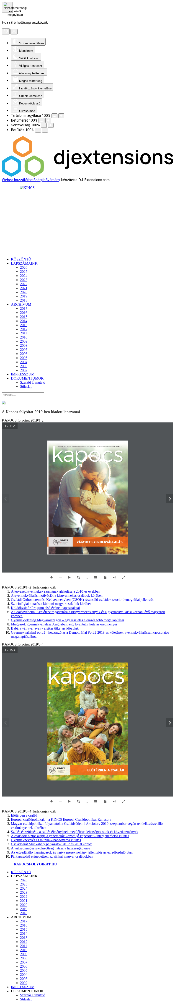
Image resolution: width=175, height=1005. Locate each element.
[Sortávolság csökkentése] (44, 125)
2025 (23, 271)
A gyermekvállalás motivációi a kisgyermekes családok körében (57, 595)
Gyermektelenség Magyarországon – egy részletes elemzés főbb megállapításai (67, 620)
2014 (23, 321)
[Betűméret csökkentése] (41, 120)
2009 (23, 341)
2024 (23, 276)
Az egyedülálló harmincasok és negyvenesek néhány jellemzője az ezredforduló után (72, 852)
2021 (23, 288)
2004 (23, 362)
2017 (23, 308)
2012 (23, 329)
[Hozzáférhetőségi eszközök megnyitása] (7, 7)
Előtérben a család (24, 815)
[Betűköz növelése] (45, 130)
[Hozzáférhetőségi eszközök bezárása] (14, 31)
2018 (23, 300)
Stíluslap (26, 386)
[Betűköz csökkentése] (38, 130)
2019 (23, 296)
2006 (23, 354)
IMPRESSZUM (22, 374)
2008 (23, 345)
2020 (23, 292)
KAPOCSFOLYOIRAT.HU (35, 864)
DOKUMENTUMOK (27, 378)
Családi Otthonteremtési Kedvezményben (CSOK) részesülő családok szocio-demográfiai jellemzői (82, 599)
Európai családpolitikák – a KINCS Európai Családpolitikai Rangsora (61, 819)
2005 (23, 358)
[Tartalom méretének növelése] (61, 115)
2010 (23, 337)
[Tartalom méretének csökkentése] (54, 115)
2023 (23, 280)
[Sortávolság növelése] (51, 125)
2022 (23, 284)
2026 (23, 267)
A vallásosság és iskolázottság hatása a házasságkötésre (50, 848)
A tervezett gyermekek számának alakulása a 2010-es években (55, 591)
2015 (23, 317)
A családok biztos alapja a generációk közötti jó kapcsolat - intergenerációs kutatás (70, 836)
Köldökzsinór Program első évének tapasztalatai (45, 608)
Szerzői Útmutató (32, 382)
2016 (23, 313)
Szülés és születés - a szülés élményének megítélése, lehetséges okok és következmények (74, 832)
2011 (23, 333)
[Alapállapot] (6, 31)
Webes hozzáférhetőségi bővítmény (31, 180)
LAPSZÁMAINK (24, 263)
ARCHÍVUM (21, 304)
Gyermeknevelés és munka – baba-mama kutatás (46, 840)
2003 (23, 366)
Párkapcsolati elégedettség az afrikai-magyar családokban (52, 856)
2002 (23, 370)
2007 (23, 349)
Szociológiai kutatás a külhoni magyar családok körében (51, 604)
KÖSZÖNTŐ (21, 259)
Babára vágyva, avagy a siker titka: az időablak (45, 628)
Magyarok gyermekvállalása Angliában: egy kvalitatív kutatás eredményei (64, 624)
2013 (23, 325)
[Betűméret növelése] (48, 120)
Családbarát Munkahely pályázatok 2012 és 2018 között (51, 844)
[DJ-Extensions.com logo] (87, 175)
